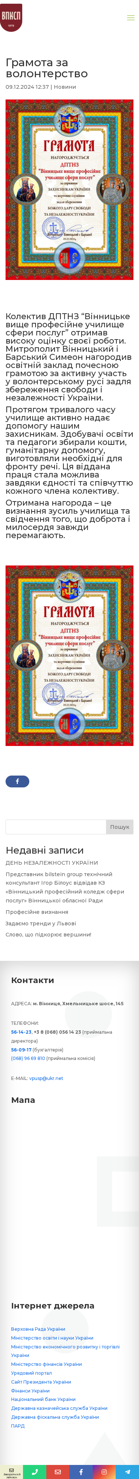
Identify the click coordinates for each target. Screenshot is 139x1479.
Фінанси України (30, 1391)
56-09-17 (21, 1050)
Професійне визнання (37, 912)
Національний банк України (43, 1399)
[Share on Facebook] (17, 781)
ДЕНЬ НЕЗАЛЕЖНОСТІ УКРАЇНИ (52, 863)
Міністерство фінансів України (46, 1364)
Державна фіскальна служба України (55, 1417)
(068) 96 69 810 (28, 1058)
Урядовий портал (31, 1373)
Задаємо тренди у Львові (41, 923)
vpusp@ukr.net (46, 1078)
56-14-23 (21, 1032)
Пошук (119, 827)
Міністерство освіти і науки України (52, 1338)
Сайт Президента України (41, 1382)
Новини (65, 87)
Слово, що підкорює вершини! (48, 934)
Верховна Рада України (38, 1329)
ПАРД (17, 1426)
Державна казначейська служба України (59, 1408)
